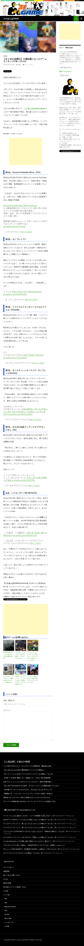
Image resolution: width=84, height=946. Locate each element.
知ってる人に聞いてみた (11, 875)
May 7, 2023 (35, 543)
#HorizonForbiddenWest (13, 205)
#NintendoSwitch (34, 291)
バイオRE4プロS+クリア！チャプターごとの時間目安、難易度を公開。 (27, 766)
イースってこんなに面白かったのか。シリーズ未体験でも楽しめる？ (27, 816)
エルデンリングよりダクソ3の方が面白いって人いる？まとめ (20, 655)
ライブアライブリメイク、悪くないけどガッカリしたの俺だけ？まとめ (27, 823)
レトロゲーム (9, 922)
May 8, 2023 (26, 231)
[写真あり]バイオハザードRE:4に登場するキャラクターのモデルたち (26, 797)
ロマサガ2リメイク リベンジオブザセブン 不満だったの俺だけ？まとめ (27, 837)
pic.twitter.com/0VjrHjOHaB (15, 294)
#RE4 (28, 532)
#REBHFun (8, 535)
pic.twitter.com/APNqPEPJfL (23, 480)
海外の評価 (7, 883)
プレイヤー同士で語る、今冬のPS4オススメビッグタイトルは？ (32, 679)
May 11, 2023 (38, 363)
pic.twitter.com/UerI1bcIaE (14, 226)
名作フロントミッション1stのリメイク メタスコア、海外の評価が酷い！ (28, 782)
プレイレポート (8, 867)
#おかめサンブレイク (32, 409)
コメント (7, 710)
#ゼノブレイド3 (19, 291)
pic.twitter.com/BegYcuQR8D (20, 414)
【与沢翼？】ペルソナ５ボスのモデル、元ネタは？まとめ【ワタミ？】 (27, 789)
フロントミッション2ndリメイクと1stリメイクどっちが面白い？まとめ (28, 774)
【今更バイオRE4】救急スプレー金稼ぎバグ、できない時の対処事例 (26, 778)
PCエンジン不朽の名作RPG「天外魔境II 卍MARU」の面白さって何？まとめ (29, 849)
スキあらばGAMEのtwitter (34, 108)
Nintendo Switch (10, 906)
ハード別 (6, 895)
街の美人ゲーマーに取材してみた (14, 887)
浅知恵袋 (6, 871)
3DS (5, 910)
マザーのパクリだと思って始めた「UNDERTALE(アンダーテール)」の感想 (28, 845)
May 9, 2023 (33, 485)
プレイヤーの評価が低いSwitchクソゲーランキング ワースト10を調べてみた (29, 801)
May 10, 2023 (31, 299)
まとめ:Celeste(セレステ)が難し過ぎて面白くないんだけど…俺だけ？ (27, 841)
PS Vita (6, 914)
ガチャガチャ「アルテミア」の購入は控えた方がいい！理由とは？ (8, 679)
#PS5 (5, 414)
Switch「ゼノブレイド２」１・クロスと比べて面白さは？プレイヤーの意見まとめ (20, 680)
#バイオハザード (39, 532)
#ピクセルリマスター (34, 355)
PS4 (5, 903)
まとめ (5, 56)
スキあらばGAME (11, 18)
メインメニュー (81, 18)
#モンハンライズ (37, 411)
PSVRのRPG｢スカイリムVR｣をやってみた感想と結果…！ (8, 655)
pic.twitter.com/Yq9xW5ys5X (25, 535)
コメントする (29, 64)
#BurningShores (30, 205)
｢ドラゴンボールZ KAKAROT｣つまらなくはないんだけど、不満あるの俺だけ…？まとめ (33, 831)
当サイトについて (65, 71)
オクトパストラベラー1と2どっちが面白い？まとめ (21, 853)
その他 (5, 891)
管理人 (19, 64)
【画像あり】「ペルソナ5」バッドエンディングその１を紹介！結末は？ (28, 793)
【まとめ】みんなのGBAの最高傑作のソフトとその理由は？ (24, 770)
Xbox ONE (7, 918)
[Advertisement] (25, 151)
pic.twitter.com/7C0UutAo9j (15, 357)
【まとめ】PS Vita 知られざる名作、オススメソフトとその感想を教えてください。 (32, 786)
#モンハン (24, 411)
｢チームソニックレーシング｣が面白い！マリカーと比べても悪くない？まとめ (32, 656)
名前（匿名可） (9, 700)
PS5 (5, 899)
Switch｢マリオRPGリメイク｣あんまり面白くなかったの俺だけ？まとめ (27, 820)
